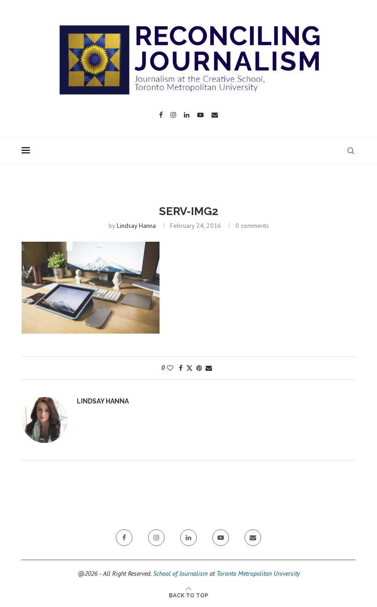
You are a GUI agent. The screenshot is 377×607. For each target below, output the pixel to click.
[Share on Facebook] (181, 368)
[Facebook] (161, 115)
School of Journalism (180, 573)
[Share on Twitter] (189, 368)
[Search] (350, 150)
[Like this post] (170, 368)
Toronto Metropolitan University (258, 573)
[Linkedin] (186, 115)
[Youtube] (200, 115)
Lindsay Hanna (136, 225)
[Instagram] (173, 115)
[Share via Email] (209, 368)
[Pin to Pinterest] (199, 368)
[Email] (214, 115)
